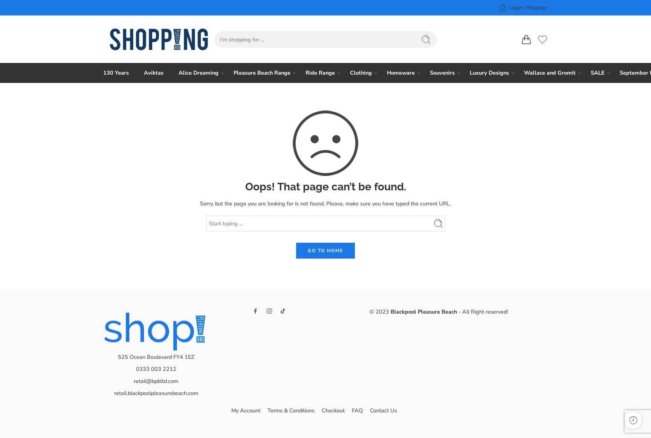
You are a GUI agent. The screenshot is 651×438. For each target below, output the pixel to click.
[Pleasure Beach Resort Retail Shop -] (158, 39)
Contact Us (383, 410)
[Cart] (526, 39)
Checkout (333, 410)
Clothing (361, 73)
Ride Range (320, 73)
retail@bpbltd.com (156, 381)
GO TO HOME (325, 251)
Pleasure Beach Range (262, 73)
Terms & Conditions (291, 410)
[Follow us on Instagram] (269, 311)
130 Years (116, 73)
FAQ (357, 410)
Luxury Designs (489, 73)
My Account (245, 410)
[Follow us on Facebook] (255, 311)
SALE (598, 73)
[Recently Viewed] (633, 420)
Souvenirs (442, 73)
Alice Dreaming (199, 73)
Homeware (401, 73)
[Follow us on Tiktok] (283, 311)
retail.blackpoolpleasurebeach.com (156, 393)
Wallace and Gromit (550, 73)
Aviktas (154, 73)
